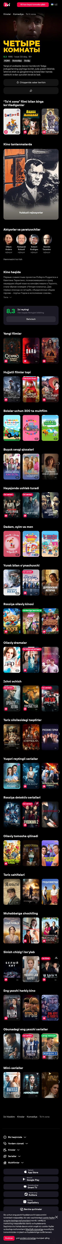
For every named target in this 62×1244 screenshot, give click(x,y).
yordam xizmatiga (28, 1238)
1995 (10, 56)
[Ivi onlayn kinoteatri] (7, 5)
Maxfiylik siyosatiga (34, 1229)
